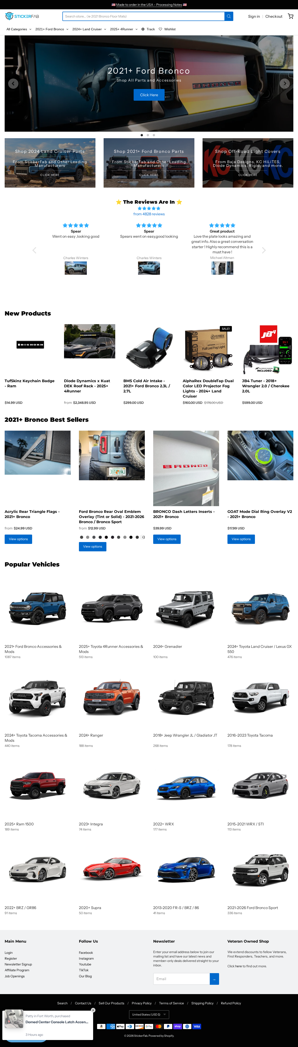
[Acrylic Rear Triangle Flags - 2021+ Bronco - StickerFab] (38, 453)
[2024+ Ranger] (112, 697)
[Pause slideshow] (288, 40)
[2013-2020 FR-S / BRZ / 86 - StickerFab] (186, 870)
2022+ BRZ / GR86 (20, 907)
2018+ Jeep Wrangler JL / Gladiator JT (185, 735)
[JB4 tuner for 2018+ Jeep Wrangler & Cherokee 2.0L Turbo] (267, 350)
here (238, 966)
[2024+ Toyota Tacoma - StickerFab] (38, 697)
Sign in (254, 16)
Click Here (149, 103)
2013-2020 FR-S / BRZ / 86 (176, 907)
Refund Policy (231, 1003)
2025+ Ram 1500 (19, 824)
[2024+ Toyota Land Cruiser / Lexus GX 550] (260, 608)
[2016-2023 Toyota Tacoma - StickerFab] (260, 697)
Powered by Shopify (161, 1035)
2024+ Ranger (91, 735)
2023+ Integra (91, 824)
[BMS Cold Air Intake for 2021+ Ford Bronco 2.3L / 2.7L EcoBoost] (149, 348)
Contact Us (83, 1003)
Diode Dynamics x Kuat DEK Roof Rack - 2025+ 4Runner (87, 386)
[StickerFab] (22, 16)
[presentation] (142, 537)
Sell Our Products (111, 1003)
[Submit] (228, 16)
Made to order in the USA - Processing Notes (149, 5)
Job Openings (15, 976)
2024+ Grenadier (167, 646)
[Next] (285, 84)
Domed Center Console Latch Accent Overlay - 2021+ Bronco (57, 1022)
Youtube (85, 964)
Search (62, 1003)
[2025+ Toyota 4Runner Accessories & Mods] (112, 608)
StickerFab (140, 1035)
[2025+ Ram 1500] (38, 786)
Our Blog (85, 976)
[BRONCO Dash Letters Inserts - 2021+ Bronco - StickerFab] (186, 468)
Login (9, 953)
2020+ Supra (90, 907)
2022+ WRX (163, 824)
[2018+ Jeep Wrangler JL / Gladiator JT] (186, 697)
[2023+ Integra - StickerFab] (112, 786)
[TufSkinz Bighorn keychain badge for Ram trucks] (30, 344)
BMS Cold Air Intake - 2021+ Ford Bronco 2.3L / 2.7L (146, 386)
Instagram (86, 958)
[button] (35, 250)
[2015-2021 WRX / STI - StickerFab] (260, 786)
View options (18, 539)
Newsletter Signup (18, 964)
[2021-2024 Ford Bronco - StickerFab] (38, 608)
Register (11, 958)
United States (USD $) (146, 1014)
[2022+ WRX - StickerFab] (186, 786)
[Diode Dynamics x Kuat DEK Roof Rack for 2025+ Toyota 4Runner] (89, 341)
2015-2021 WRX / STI (245, 824)
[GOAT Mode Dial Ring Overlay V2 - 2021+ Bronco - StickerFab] (260, 455)
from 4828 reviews (149, 214)
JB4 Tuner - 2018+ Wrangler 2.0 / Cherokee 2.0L (265, 386)
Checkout (273, 16)
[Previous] (13, 84)
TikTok (83, 970)
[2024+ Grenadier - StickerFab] (186, 608)
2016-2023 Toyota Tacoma (250, 735)
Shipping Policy (202, 1003)
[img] (149, 208)
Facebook (86, 953)
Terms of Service (171, 1003)
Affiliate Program (17, 970)
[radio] (81, 537)
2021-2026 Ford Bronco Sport (252, 907)
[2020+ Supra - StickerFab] (112, 870)
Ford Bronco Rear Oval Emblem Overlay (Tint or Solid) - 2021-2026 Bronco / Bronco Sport (111, 516)
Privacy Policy (142, 1003)
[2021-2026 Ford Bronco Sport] (260, 870)
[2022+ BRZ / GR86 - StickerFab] (38, 870)
